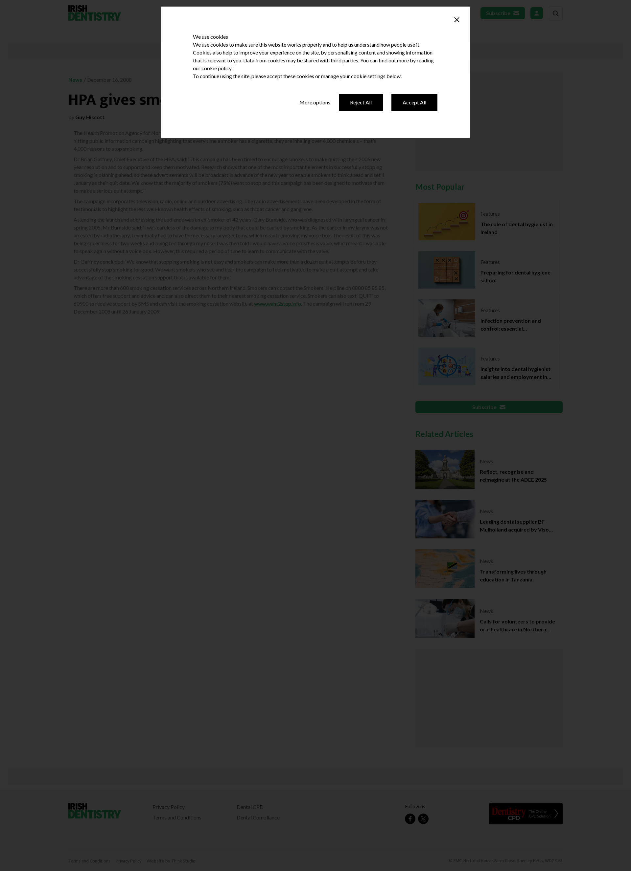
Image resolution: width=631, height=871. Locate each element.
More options (314, 102)
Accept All (414, 102)
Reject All (361, 102)
